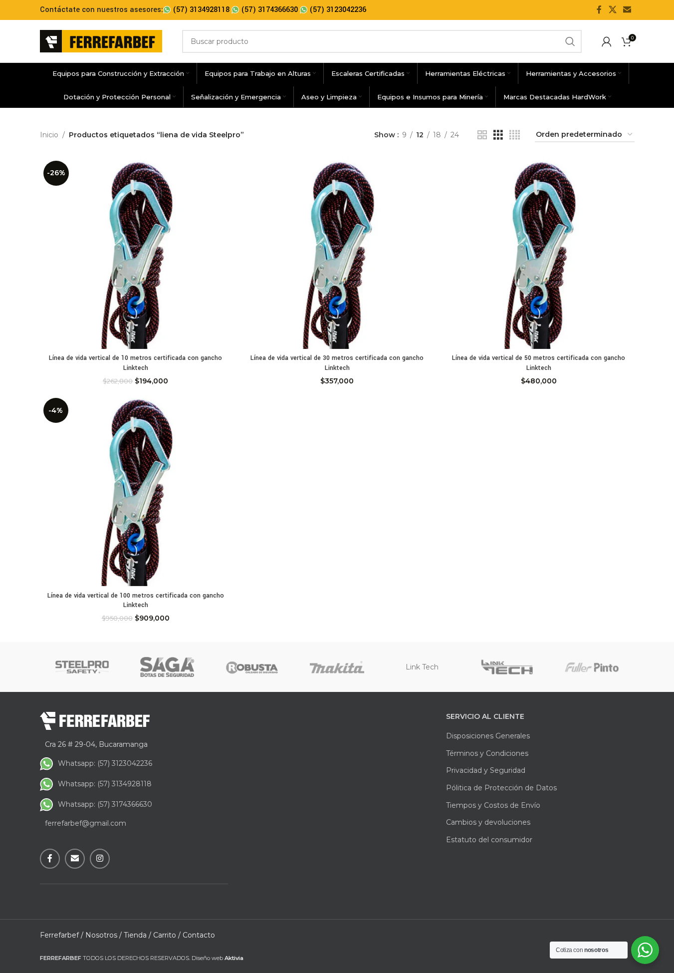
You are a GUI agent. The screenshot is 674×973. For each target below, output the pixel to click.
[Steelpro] (82, 667)
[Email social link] (627, 9)
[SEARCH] (570, 41)
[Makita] (336, 667)
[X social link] (612, 9)
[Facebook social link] (599, 9)
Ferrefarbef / (61, 935)
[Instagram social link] (100, 859)
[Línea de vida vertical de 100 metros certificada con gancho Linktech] (135, 490)
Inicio (49, 134)
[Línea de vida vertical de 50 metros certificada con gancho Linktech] (539, 253)
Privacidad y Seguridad (485, 770)
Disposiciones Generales (488, 735)
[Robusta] (252, 667)
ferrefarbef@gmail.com (85, 823)
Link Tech (422, 666)
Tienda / (137, 935)
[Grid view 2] (482, 135)
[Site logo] (101, 40)
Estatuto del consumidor (489, 839)
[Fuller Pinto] (591, 667)
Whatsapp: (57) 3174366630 (105, 804)
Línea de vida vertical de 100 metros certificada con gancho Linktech (135, 600)
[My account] (607, 41)
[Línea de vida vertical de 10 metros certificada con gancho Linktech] (135, 253)
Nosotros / (103, 935)
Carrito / (167, 935)
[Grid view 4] (514, 135)
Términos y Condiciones (487, 753)
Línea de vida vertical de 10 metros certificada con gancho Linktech (135, 362)
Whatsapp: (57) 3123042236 (105, 763)
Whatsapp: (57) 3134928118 (105, 783)
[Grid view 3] (498, 135)
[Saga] (167, 667)
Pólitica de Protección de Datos (501, 787)
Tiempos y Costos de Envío (493, 805)
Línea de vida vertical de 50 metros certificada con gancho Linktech (538, 362)
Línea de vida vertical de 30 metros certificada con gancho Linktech (337, 362)
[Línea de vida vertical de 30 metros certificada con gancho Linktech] (337, 253)
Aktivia (234, 958)
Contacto (199, 935)
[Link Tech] (506, 667)
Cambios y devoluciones (488, 822)
